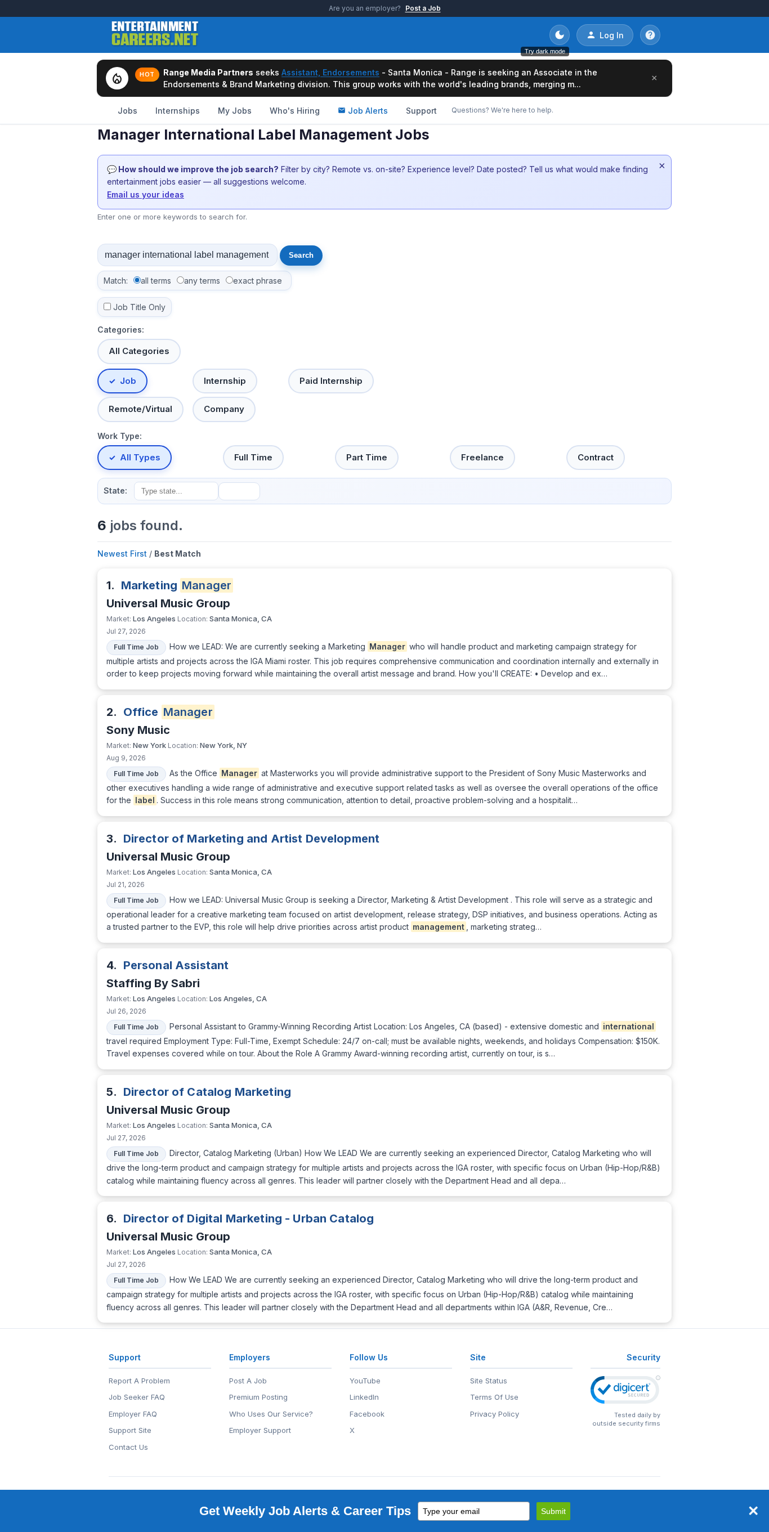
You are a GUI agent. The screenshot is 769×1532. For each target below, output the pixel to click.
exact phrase (257, 280)
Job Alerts (368, 110)
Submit (553, 1511)
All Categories (139, 351)
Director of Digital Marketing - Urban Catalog (248, 1218)
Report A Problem (139, 1380)
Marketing (176, 585)
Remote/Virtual (140, 409)
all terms (156, 280)
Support (421, 110)
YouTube (365, 1380)
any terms (202, 280)
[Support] (650, 35)
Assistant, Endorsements (330, 72)
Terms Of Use (494, 1396)
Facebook (367, 1413)
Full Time (253, 457)
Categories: (120, 329)
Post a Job (423, 8)
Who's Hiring (295, 110)
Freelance (482, 457)
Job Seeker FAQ (137, 1396)
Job (128, 380)
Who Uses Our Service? (271, 1413)
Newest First (122, 553)
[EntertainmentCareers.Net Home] (155, 35)
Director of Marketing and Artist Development (251, 838)
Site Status (488, 1380)
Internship (225, 380)
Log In (612, 35)
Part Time (366, 457)
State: (115, 490)
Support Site (130, 1430)
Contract (596, 457)
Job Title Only (139, 307)
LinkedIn (364, 1396)
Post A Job (248, 1380)
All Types (140, 457)
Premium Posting (258, 1396)
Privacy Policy (494, 1413)
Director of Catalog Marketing (207, 1092)
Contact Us (128, 1447)
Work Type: (119, 436)
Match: (116, 280)
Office (168, 712)
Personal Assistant (176, 965)
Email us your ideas (145, 194)
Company (224, 409)
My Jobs (235, 110)
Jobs (127, 110)
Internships (177, 110)
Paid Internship (331, 380)
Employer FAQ (133, 1413)
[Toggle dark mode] (559, 35)
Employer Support (260, 1430)
